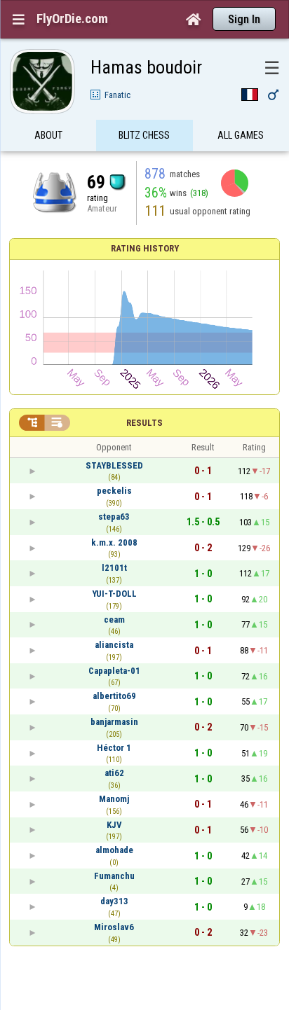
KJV (114, 824)
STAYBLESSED (114, 465)
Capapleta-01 (114, 670)
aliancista (114, 644)
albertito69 (114, 696)
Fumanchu (114, 876)
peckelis (114, 490)
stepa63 (114, 516)
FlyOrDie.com (72, 19)
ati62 (114, 773)
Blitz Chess (144, 135)
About (48, 135)
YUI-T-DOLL (114, 593)
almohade (114, 850)
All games (240, 135)
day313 (114, 901)
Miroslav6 (114, 927)
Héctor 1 (114, 747)
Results (144, 422)
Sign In (244, 19)
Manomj (114, 799)
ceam (114, 619)
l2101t (114, 567)
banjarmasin (114, 722)
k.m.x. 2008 (114, 542)
